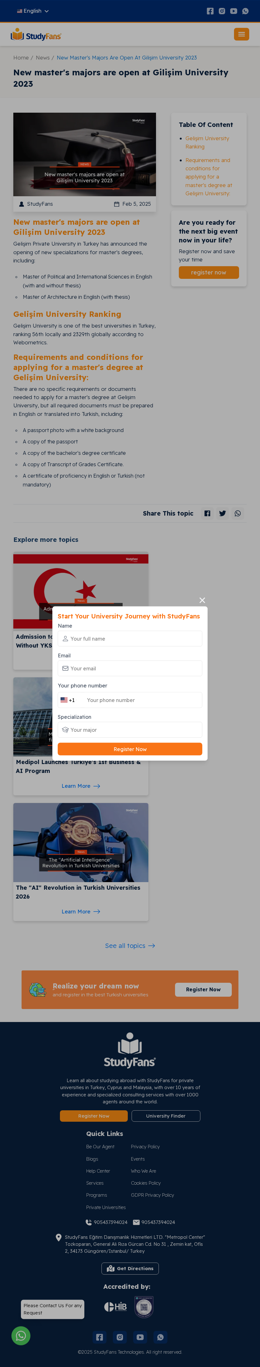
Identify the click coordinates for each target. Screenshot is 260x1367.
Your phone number (82, 685)
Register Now (130, 749)
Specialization (74, 717)
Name (65, 625)
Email (64, 655)
